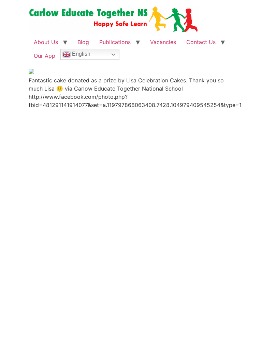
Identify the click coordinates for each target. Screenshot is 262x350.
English (80, 54)
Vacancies (163, 42)
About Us (46, 42)
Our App (44, 55)
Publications (115, 42)
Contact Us (201, 42)
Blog (83, 42)
